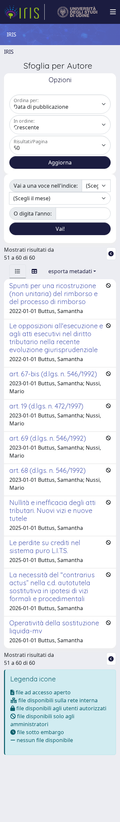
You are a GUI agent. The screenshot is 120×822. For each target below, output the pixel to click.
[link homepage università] (77, 12)
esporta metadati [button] (70, 271)
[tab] (17, 271)
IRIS (9, 51)
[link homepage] (24, 12)
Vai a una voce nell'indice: (46, 185)
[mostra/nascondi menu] (113, 12)
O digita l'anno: (33, 213)
